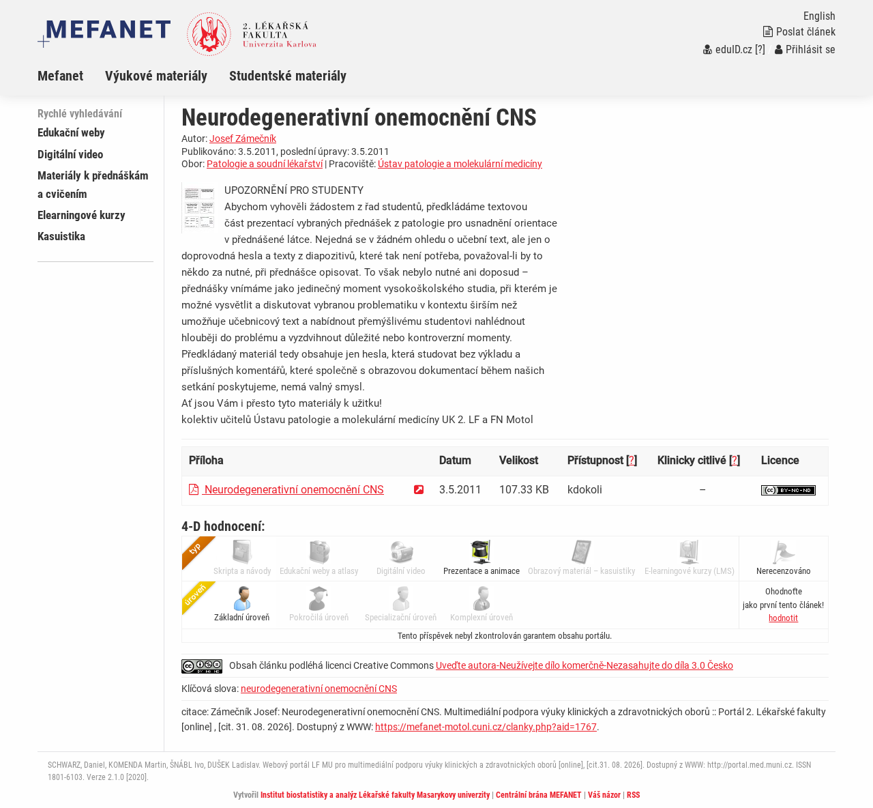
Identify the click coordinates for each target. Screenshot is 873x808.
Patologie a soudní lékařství (265, 163)
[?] (760, 49)
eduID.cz (733, 49)
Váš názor (604, 795)
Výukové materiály (156, 76)
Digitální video (70, 154)
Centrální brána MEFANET (539, 795)
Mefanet (60, 76)
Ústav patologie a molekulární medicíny (460, 163)
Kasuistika (61, 236)
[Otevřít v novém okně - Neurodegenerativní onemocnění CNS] (419, 489)
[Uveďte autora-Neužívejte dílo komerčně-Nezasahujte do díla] (788, 489)
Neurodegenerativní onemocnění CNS (293, 489)
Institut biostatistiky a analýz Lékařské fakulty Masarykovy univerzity (375, 795)
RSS (633, 795)
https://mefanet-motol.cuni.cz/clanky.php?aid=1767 (486, 726)
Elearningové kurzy (81, 215)
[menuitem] (71, 75)
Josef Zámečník (242, 138)
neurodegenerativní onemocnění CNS (319, 688)
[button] (783, 618)
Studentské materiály (287, 76)
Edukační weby (71, 132)
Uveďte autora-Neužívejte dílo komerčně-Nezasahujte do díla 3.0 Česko (584, 665)
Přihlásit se (810, 49)
